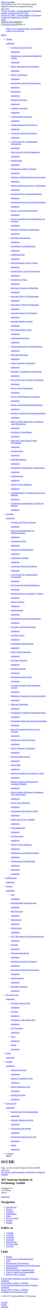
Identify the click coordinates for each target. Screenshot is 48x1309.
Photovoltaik (16, 765)
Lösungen (10, 1212)
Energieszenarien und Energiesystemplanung (28, 202)
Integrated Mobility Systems (22, 321)
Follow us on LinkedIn (15, 29)
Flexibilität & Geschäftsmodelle (23, 246)
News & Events (12, 1218)
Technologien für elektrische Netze (24, 811)
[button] (3, 20)
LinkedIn (10, 1233)
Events (13, 1045)
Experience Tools (17, 635)
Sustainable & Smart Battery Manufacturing (28, 468)
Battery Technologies (19, 75)
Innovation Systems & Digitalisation (25, 305)
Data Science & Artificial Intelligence (25, 152)
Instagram (10, 1240)
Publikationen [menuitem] (11, 878)
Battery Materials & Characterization (25, 66)
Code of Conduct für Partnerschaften (20, 1272)
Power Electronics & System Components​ (27, 380)
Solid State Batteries (18, 459)
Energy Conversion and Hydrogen (24, 211)
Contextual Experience (20, 558)
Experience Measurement (21, 238)
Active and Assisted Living (21, 48)
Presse (8, 1216)
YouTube (10, 1235)
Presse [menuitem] (8, 1053)
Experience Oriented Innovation (23, 627)
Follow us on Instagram (33, 29)
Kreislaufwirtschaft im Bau (21, 677)
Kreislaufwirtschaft (18, 669)
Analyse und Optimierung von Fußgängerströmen (22, 532)
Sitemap (9, 1257)
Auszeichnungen (17, 978)
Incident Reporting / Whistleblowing (20, 1270)
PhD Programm (17, 911)
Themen (9, 1209)
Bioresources (16, 92)
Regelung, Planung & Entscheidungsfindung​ (28, 413)
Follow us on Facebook (15, 31)
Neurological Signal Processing (23, 740)
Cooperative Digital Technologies (24, 133)
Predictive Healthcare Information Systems (27, 773)
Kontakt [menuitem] (9, 1062)
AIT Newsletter (17, 1028)
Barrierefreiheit (12, 1268)
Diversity (14, 945)
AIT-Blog (10, 1246)
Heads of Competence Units (22, 1078)
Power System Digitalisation (22, 388)
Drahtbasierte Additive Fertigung (23, 169)
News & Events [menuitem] (12, 995)
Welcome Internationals (20, 953)
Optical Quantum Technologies (23, 363)
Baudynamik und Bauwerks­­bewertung (26, 83)
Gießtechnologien (18, 255)
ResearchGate (11, 1242)
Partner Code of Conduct (15, 1274)
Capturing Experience (19, 108)
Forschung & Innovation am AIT (23, 1137)
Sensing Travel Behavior (20, 803)
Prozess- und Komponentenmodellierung (27, 405)
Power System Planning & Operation (25, 397)
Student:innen (16, 920)
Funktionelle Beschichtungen (22, 644)
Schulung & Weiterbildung (21, 432)
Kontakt (9, 1223)
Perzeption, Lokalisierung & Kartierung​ (26, 372)
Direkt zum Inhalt (8, 2)
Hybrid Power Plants (19, 280)
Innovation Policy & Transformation (25, 296)
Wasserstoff (15, 870)
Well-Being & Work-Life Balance (24, 961)
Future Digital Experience (21, 652)
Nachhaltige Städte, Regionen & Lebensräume (29, 721)
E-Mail (3, 1305)
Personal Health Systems (20, 757)
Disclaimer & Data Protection (17, 1263)
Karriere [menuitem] (9, 886)
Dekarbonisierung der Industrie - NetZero (27, 594)
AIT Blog (14, 1012)
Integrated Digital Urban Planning (24, 313)
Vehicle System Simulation (21, 484)
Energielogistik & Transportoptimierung (26, 194)
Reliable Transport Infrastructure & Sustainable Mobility (24, 783)
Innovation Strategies (19, 660)
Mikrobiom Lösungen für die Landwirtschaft (28, 696)
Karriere (9, 1220)
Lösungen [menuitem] (10, 514)
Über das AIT (11, 1207)
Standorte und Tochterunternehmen (24, 1112)
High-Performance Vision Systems (24, 263)
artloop (13, 1145)
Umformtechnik (17, 476)
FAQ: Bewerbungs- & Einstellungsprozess (27, 936)
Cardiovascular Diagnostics (21, 117)
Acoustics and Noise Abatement (23, 522)
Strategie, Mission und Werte (22, 1120)
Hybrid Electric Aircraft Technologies (25, 271)
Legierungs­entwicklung (20, 338)
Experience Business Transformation (25, 230)
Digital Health (16, 161)
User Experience (17, 836)
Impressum (5, 1197)
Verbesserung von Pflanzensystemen (25, 853)
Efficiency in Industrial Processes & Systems (28, 177)
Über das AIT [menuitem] (11, 1103)
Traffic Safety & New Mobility (23, 820)
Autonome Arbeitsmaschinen (22, 550)
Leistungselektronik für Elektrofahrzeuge (27, 346)
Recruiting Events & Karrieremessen (25, 970)
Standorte (4, 1307)
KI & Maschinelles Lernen (21, 330)
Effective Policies (17, 602)
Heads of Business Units (20, 1087)
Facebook (10, 1237)
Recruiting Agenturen (19, 987)
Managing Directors (18, 1070)
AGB (8, 1261)
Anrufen (4, 1302)
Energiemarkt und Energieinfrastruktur (26, 619)
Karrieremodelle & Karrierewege (23, 903)
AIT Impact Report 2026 (20, 1003)
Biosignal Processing (19, 100)
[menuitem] (26, 43)
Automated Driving (18, 541)
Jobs (12, 895)
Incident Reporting (18, 1095)
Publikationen (11, 1214)
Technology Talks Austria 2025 (23, 1020)
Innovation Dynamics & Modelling (24, 288)
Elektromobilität (17, 610)
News (13, 1037)
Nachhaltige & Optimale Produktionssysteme (28, 713)
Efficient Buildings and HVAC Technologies (28, 186)
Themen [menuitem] (9, 39)
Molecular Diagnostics (19, 355)
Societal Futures (17, 451)
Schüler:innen (16, 928)
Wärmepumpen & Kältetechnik (23, 861)
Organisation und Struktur (21, 1128)
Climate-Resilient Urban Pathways (24, 125)
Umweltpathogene (18, 828)
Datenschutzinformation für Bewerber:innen (23, 1266)
